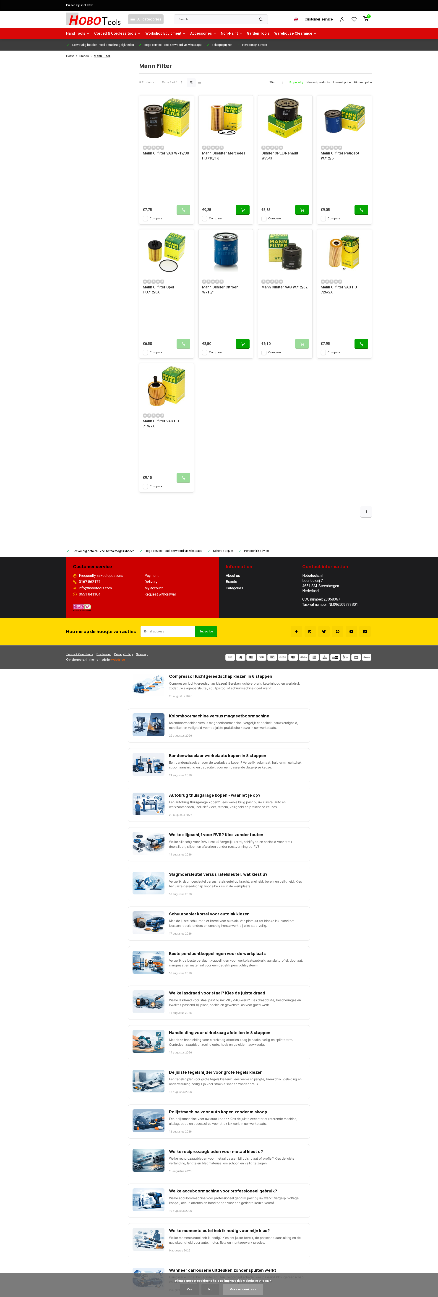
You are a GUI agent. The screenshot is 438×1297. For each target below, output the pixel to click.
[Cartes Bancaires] (356, 657)
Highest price (363, 82)
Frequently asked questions (101, 575)
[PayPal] (366, 657)
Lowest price (342, 82)
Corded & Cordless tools (115, 33)
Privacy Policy (123, 654)
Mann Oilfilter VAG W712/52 (284, 287)
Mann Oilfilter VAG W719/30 (166, 153)
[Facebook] (296, 631)
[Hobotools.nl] (93, 19)
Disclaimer (103, 654)
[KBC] (324, 657)
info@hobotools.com (95, 588)
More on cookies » (242, 1289)
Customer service (319, 19)
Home (70, 56)
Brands (84, 56)
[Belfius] (303, 657)
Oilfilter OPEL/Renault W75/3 (279, 156)
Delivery (150, 581)
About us (233, 575)
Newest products (318, 82)
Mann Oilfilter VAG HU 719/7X (161, 424)
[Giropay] (335, 657)
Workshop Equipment (163, 33)
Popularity (296, 82)
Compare (156, 218)
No (210, 1289)
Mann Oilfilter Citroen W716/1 (220, 290)
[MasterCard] (251, 657)
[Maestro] (293, 657)
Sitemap (142, 654)
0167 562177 (89, 581)
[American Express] (314, 657)
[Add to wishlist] (186, 102)
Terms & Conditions (79, 654)
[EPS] (345, 657)
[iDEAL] (240, 657)
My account (153, 588)
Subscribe (206, 631)
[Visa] (261, 657)
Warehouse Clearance (293, 33)
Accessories (201, 33)
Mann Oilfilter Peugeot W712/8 (340, 156)
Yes (189, 1289)
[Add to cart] (243, 210)
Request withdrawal (160, 594)
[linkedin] (365, 631)
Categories (234, 588)
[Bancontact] (272, 657)
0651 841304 (89, 594)
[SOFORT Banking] (282, 657)
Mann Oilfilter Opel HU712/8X (158, 290)
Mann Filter (102, 56)
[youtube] (351, 631)
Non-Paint (229, 33)
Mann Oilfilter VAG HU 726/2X (339, 290)
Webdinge (118, 659)
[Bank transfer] (230, 657)
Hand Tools (75, 33)
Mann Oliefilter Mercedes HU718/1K (223, 156)
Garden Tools (258, 33)
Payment (151, 575)
